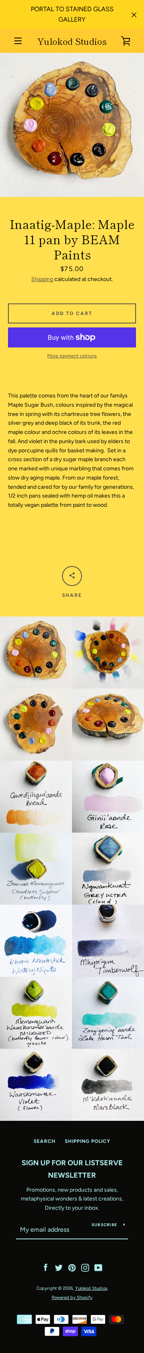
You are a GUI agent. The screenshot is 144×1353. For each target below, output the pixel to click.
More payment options (72, 356)
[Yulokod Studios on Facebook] (46, 1267)
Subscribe (104, 1224)
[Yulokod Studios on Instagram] (85, 1267)
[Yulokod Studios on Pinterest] (72, 1267)
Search (45, 1141)
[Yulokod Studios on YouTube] (98, 1267)
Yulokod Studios (72, 41)
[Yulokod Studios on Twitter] (59, 1267)
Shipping (42, 279)
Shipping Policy (87, 1141)
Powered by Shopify (72, 1297)
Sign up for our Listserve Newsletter (72, 1169)
